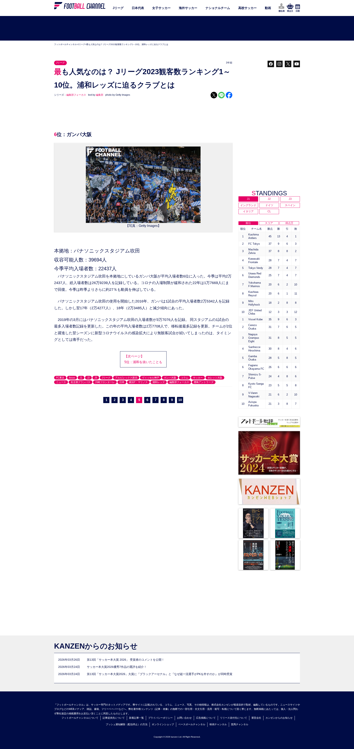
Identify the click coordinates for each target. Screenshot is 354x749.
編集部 (99, 94)
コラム (184, 377)
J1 (81, 377)
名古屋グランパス (80, 382)
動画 (268, 8)
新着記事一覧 (136, 717)
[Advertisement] (177, 28)
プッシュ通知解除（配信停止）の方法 (127, 724)
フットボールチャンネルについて (79, 717)
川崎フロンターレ (105, 382)
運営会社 (256, 717)
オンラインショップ (163, 724)
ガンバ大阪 (170, 377)
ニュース (61, 382)
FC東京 (60, 377)
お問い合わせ (184, 717)
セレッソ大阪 (215, 377)
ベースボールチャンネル (191, 724)
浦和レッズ (158, 382)
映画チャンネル (218, 724)
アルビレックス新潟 (126, 377)
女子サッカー (161, 8)
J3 (95, 377)
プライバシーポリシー (160, 717)
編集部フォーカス (76, 94)
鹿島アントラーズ (203, 382)
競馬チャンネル (239, 724)
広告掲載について (206, 717)
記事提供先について (114, 717)
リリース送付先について (233, 717)
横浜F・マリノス (138, 382)
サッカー (198, 377)
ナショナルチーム (217, 8)
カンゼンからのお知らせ (279, 717)
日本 (121, 382)
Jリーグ (118, 8)
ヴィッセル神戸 (150, 377)
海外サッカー (188, 8)
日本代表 (138, 8)
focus (72, 377)
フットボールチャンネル (65, 44)
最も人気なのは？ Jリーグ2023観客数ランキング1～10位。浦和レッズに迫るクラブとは (127, 44)
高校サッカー (247, 8)
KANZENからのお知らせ (96, 646)
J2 (88, 377)
